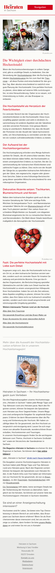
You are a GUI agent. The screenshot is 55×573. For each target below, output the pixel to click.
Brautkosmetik (12, 483)
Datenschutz (27, 565)
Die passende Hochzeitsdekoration (18, 327)
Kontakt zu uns (27, 558)
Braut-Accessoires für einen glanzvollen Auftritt (24, 319)
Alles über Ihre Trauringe (14, 311)
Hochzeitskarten (24, 75)
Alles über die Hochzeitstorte (15, 323)
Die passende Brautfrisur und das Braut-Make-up (24, 315)
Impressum (27, 568)
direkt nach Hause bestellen (39, 458)
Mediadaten (27, 561)
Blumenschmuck (35, 206)
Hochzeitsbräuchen (37, 480)
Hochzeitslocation (18, 78)
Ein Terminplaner (11, 487)
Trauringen (22, 480)
